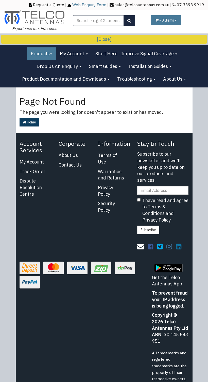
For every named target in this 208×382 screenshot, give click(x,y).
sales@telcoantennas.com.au (142, 4)
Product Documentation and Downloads (64, 79)
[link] (150, 246)
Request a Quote (48, 4)
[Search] (129, 20)
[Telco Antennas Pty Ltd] (34, 17)
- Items (167, 20)
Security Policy (106, 207)
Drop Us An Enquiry (58, 66)
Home (31, 122)
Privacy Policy (105, 191)
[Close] (104, 39)
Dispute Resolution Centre (31, 187)
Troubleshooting (135, 79)
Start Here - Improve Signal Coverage (135, 54)
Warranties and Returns (111, 175)
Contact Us (70, 165)
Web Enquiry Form (89, 4)
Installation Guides (148, 66)
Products (40, 54)
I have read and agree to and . (165, 210)
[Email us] (140, 246)
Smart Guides (103, 66)
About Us (173, 79)
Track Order (32, 171)
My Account (72, 54)
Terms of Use (107, 158)
